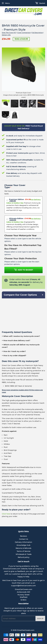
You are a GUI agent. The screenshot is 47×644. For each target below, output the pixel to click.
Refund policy (23, 557)
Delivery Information (23, 542)
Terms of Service (23, 551)
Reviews (23, 536)
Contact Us (23, 539)
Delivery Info (6, 35)
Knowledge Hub (23, 545)
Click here (6, 514)
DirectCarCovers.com (25, 630)
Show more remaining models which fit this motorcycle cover (22, 391)
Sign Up (40, 618)
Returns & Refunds (23, 548)
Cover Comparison (24, 32)
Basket (42, 3)
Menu (7, 3)
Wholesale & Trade (23, 554)
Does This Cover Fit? (9, 32)
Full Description (37, 32)
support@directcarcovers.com (23, 586)
